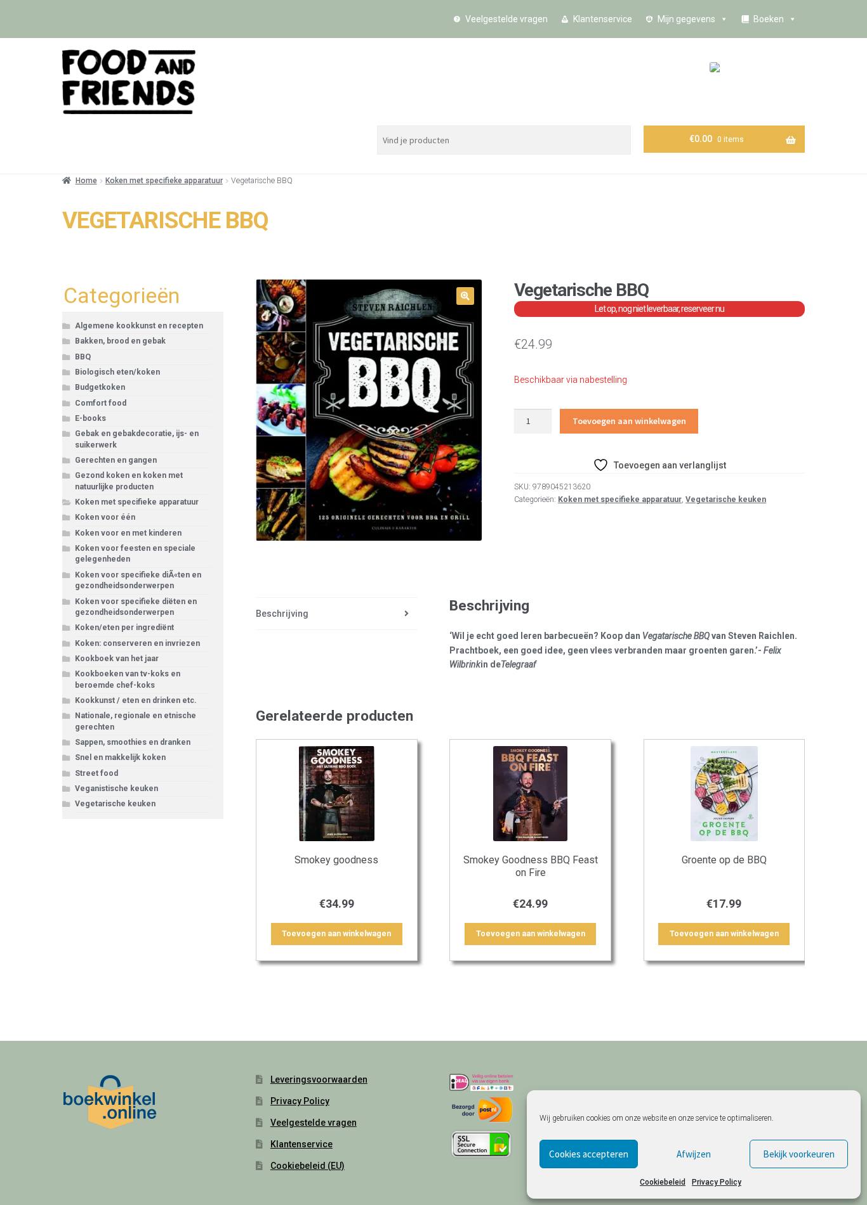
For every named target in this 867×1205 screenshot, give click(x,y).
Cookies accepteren (588, 1154)
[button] (465, 296)
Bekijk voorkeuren (799, 1154)
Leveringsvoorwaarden (318, 1079)
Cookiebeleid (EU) (307, 1166)
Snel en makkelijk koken (120, 757)
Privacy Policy (716, 1182)
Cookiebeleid (662, 1182)
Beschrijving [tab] (282, 614)
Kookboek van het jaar (117, 658)
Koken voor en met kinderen (128, 533)
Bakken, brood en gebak (120, 341)
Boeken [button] (768, 19)
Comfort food (100, 403)
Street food (96, 773)
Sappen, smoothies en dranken (132, 742)
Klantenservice (602, 19)
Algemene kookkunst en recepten (139, 325)
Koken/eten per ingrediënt (124, 627)
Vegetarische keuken (725, 499)
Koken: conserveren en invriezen (137, 643)
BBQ (83, 356)
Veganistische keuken (116, 788)
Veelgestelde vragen (506, 19)
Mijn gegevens (686, 19)
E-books (90, 418)
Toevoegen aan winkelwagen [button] (336, 933)
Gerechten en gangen (116, 460)
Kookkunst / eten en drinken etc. (136, 700)
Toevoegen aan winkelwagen (629, 421)
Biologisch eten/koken (117, 372)
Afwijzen (694, 1154)
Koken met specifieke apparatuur (164, 180)
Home (86, 180)
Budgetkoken (100, 387)
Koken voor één (105, 517)
